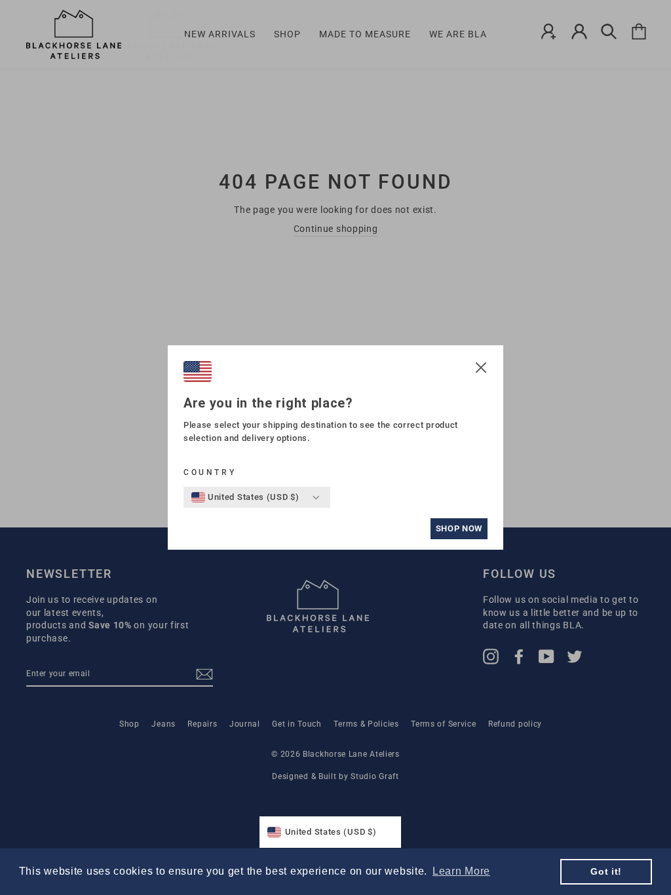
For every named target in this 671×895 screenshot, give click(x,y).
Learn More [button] (461, 871)
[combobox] (245, 497)
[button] (481, 369)
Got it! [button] (606, 871)
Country (209, 472)
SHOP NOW (459, 528)
